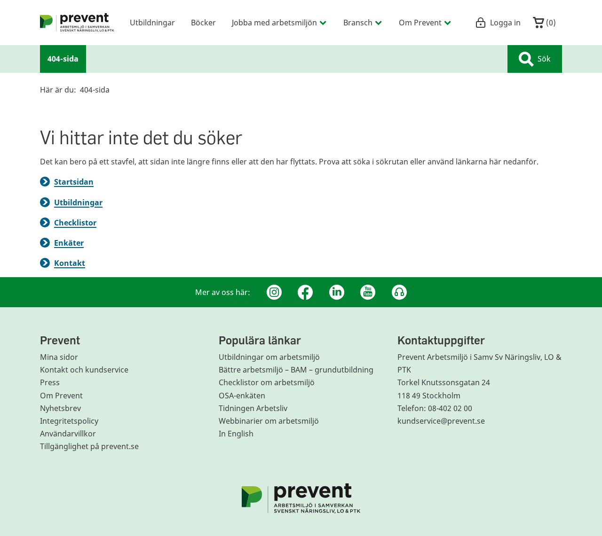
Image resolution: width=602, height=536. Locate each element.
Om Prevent (61, 395)
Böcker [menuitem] (203, 22)
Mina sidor (59, 357)
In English (236, 433)
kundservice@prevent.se (441, 421)
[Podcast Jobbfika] (399, 292)
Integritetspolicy (69, 421)
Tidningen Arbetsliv (253, 408)
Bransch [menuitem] (357, 22)
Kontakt (69, 263)
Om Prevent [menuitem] (420, 22)
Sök (544, 59)
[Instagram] (274, 292)
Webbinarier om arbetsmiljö (269, 421)
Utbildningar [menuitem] (152, 22)
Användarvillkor (68, 433)
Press (50, 382)
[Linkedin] (336, 292)
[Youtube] (367, 292)
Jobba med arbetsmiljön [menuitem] (274, 22)
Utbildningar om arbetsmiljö (269, 357)
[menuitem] (77, 22)
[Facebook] (305, 292)
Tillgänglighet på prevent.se (89, 446)
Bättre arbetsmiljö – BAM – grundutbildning (296, 370)
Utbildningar (78, 202)
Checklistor (75, 223)
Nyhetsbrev (60, 408)
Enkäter (69, 243)
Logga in (505, 22)
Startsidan (74, 182)
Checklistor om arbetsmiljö (267, 382)
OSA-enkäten (242, 395)
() (550, 22)
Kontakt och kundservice (84, 370)
